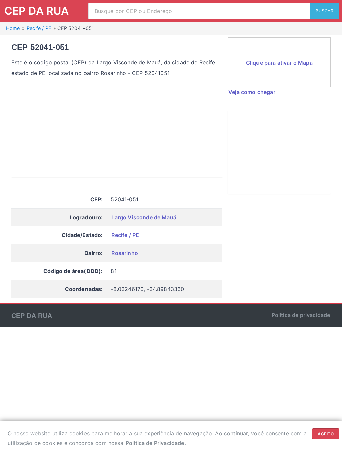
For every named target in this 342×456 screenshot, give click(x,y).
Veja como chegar (251, 92)
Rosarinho (124, 253)
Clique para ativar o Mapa (279, 62)
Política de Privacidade (155, 443)
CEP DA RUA (36, 10)
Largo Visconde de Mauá (143, 217)
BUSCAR (325, 11)
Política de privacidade (301, 315)
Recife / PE (125, 235)
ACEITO (326, 433)
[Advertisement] (117, 130)
